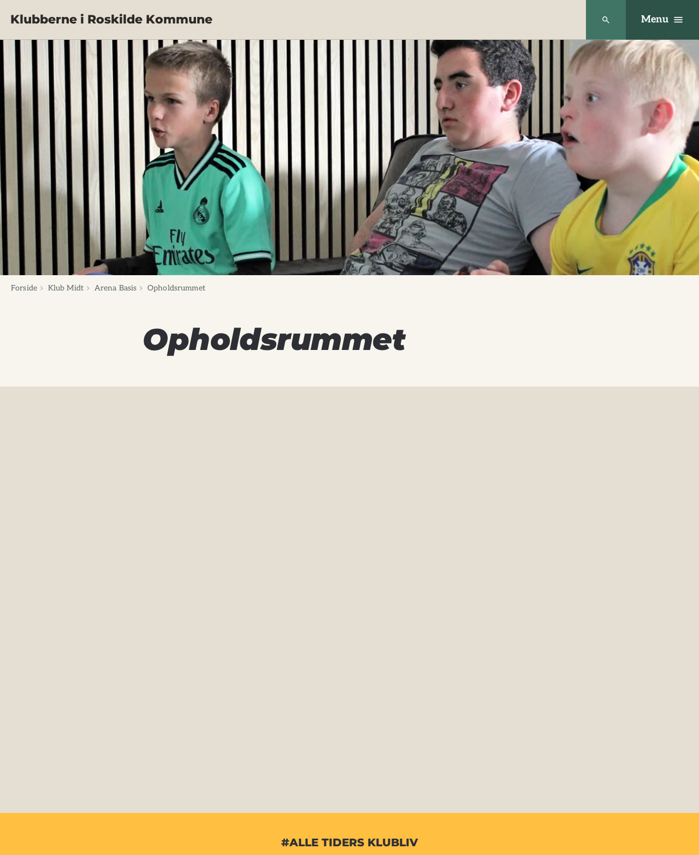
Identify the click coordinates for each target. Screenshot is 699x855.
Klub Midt (66, 288)
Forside (24, 288)
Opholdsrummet (176, 288)
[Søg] (606, 20)
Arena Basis (115, 288)
